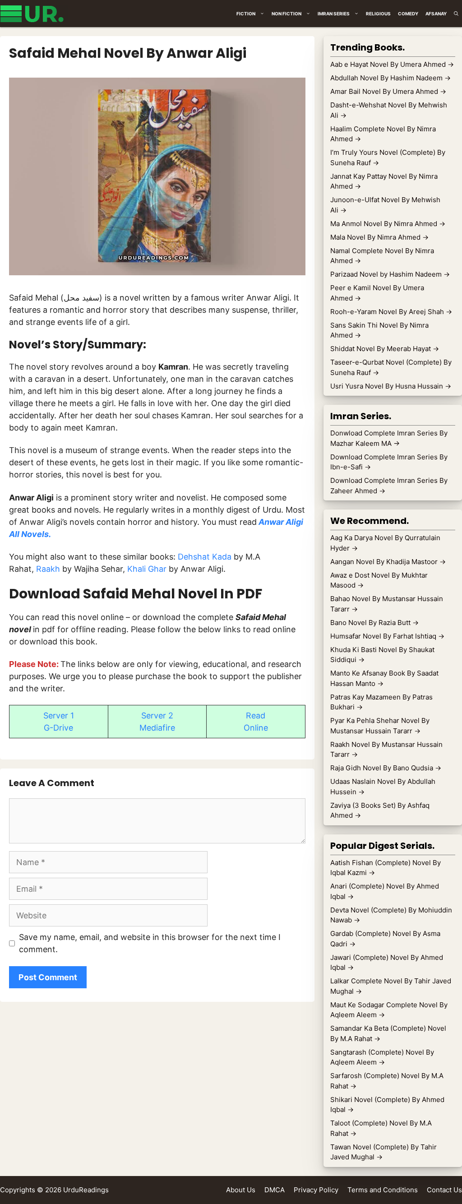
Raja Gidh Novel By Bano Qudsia (385, 768)
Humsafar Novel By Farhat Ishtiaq (387, 636)
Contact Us (444, 1189)
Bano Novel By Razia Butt (374, 622)
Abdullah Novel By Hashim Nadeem (390, 78)
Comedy (408, 13)
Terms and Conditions (382, 1189)
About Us (240, 1189)
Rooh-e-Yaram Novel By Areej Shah (391, 311)
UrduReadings (86, 1189)
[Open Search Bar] (456, 13)
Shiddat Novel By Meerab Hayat (384, 348)
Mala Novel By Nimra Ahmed (379, 237)
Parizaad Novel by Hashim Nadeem (390, 274)
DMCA (274, 1189)
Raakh (49, 569)
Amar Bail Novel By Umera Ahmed (388, 91)
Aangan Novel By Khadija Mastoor (388, 561)
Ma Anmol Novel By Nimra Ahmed (387, 223)
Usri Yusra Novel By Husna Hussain (390, 386)
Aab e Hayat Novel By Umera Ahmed (392, 64)
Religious (378, 13)
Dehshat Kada (204, 556)
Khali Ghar (146, 569)
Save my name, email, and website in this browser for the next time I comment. (150, 943)
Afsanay (436, 13)
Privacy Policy (316, 1189)
